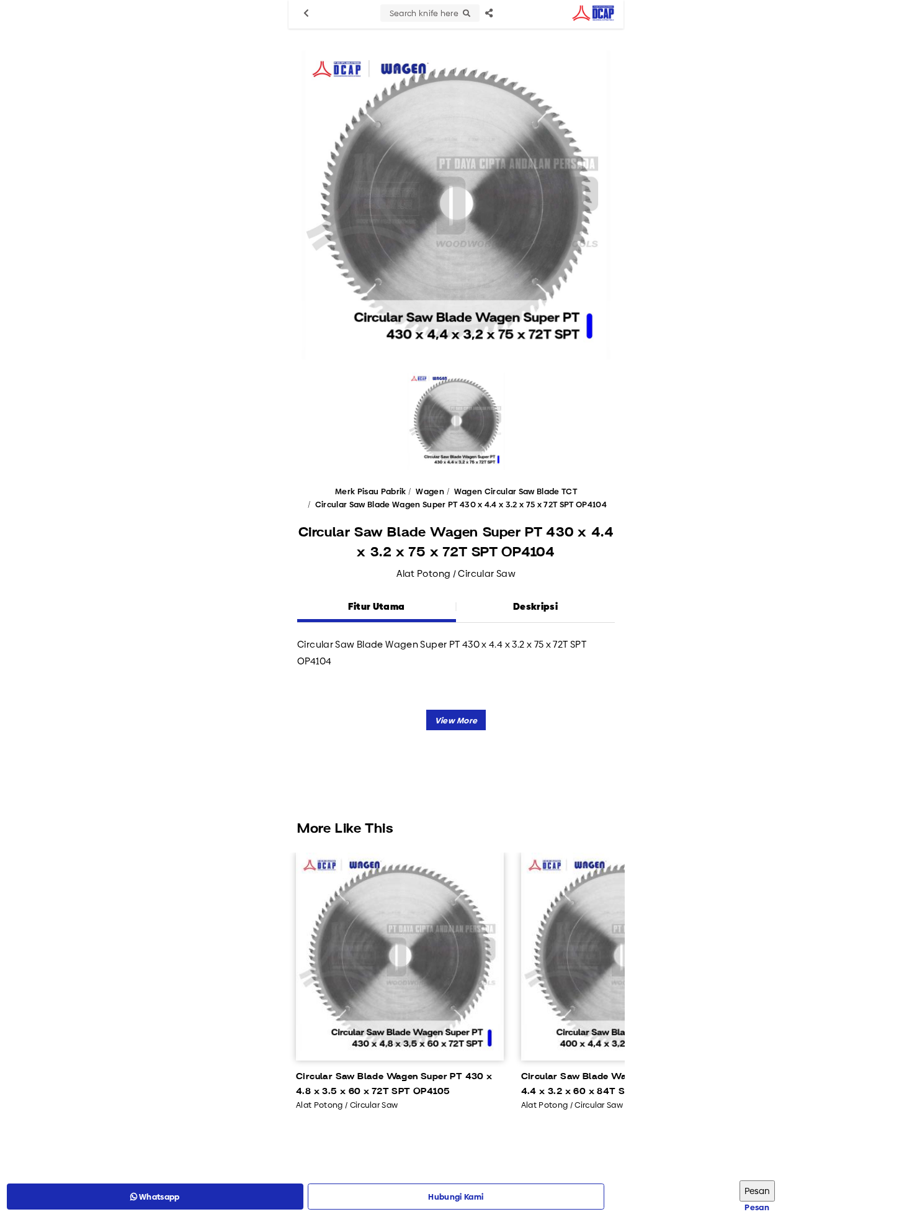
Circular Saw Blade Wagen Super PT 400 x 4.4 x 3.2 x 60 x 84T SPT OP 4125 (619, 1084)
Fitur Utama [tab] (376, 606)
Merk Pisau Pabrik (370, 491)
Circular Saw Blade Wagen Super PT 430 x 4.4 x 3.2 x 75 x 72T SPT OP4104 (461, 504)
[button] (456, 720)
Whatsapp (158, 1196)
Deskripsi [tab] (535, 606)
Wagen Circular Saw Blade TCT (515, 491)
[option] (456, 205)
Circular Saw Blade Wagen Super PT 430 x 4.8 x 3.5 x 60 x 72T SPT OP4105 (394, 1084)
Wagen (430, 491)
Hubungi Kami (455, 1196)
